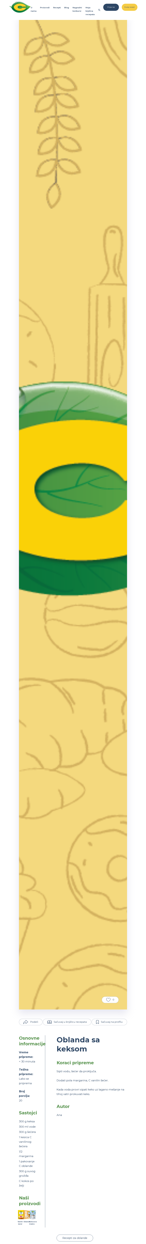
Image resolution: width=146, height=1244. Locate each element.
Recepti (57, 7)
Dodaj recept (129, 7)
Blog (66, 7)
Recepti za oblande (74, 1238)
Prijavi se (111, 7)
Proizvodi (45, 7)
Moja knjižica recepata (90, 11)
